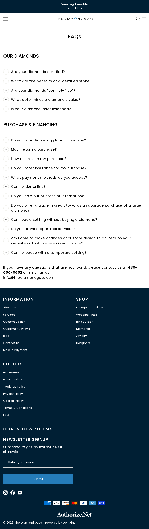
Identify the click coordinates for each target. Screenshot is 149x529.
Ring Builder (84, 322)
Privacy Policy (13, 394)
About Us (9, 307)
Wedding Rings (86, 315)
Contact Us (11, 343)
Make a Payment (15, 350)
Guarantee (11, 372)
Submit (38, 479)
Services (9, 315)
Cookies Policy (13, 401)
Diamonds (83, 329)
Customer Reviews (16, 329)
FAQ (6, 415)
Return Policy (12, 379)
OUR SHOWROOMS (28, 429)
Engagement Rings (89, 307)
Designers (83, 343)
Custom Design (14, 322)
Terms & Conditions (17, 408)
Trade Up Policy (14, 386)
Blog (6, 336)
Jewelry (81, 336)
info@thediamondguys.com (29, 277)
